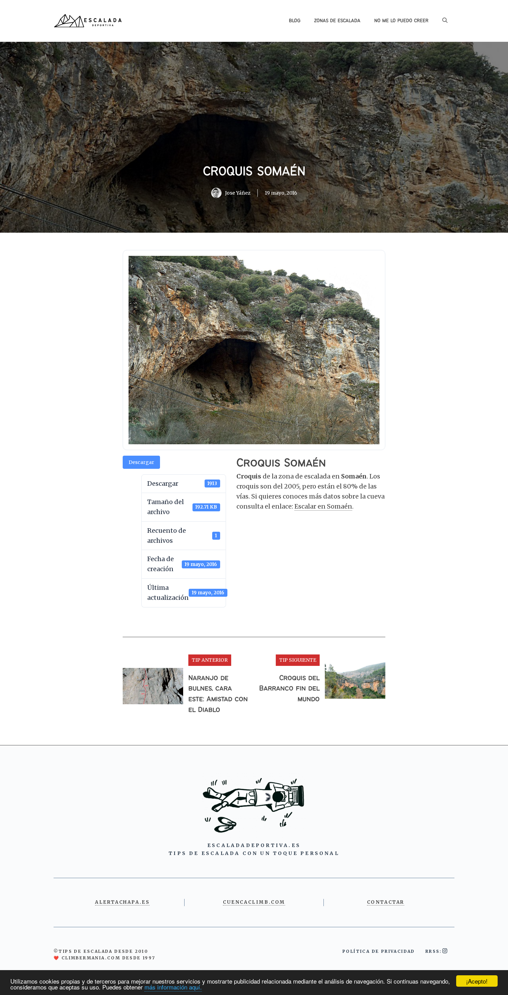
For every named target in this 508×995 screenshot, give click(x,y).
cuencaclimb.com (254, 902)
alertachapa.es (122, 902)
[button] (444, 21)
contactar (385, 902)
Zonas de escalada (337, 20)
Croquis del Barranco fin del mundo (289, 689)
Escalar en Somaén (323, 506)
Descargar (141, 462)
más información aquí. (173, 987)
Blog (294, 20)
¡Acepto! (477, 981)
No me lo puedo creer (401, 20)
